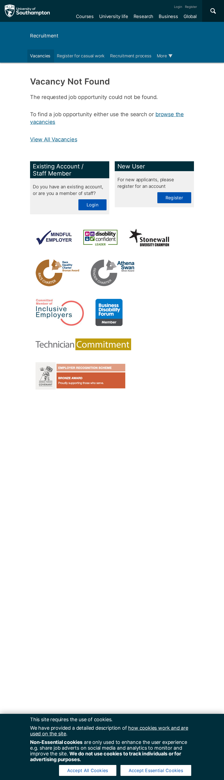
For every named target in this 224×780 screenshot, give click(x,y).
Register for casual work (81, 56)
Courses (85, 16)
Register (191, 7)
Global (190, 16)
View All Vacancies (53, 139)
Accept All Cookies (87, 770)
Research (144, 16)
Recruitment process (130, 56)
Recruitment (44, 36)
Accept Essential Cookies (156, 770)
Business (168, 16)
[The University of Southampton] (27, 11)
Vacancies (40, 56)
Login (178, 7)
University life (113, 16)
